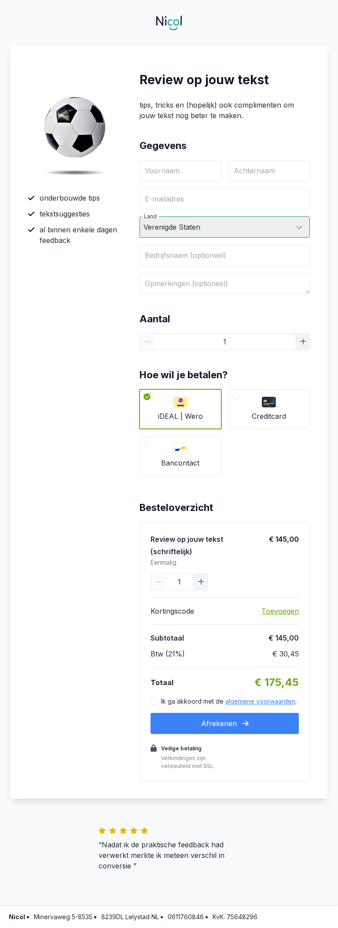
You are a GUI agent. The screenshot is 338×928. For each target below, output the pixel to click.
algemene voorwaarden (260, 701)
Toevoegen (280, 611)
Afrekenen (220, 723)
